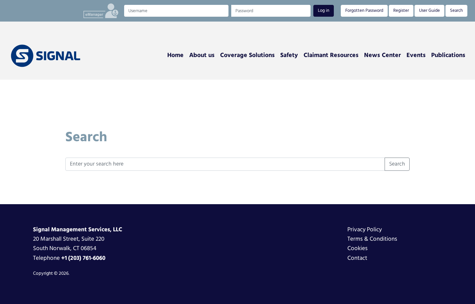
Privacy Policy (364, 230)
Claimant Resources (331, 56)
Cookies (357, 248)
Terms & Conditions (372, 239)
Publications (448, 56)
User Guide (429, 10)
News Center (382, 56)
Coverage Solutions (247, 56)
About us (202, 56)
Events (416, 56)
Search (456, 10)
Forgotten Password (364, 10)
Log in (323, 10)
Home (175, 56)
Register (401, 10)
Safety (289, 56)
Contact (357, 258)
